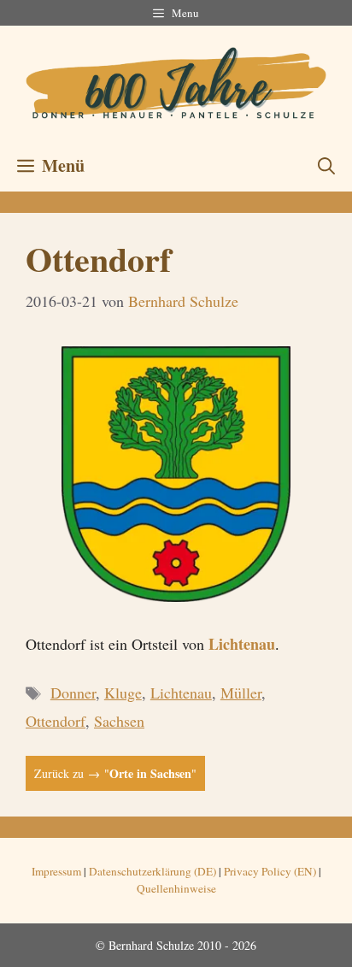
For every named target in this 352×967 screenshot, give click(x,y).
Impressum (56, 871)
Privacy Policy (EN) (270, 871)
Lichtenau (241, 644)
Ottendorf (55, 721)
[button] (326, 166)
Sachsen (119, 721)
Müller (240, 692)
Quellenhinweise (176, 888)
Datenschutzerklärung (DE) (152, 871)
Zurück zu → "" (115, 773)
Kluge (123, 692)
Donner (73, 692)
